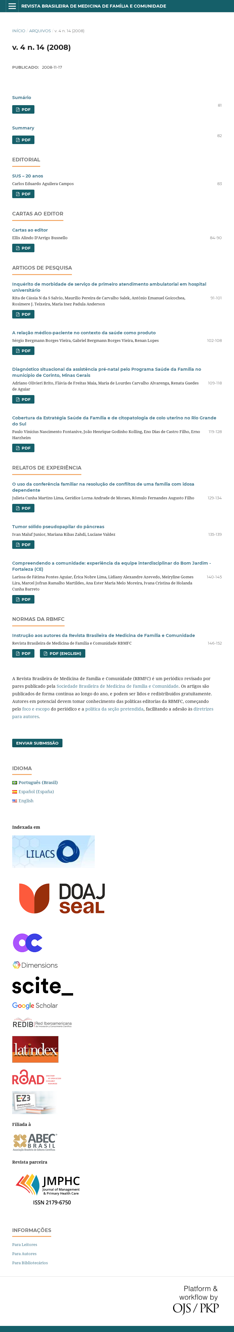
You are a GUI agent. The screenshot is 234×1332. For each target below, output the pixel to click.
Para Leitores (24, 1244)
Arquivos (40, 30)
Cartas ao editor (30, 230)
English (26, 801)
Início (18, 30)
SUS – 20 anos (27, 176)
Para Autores (24, 1253)
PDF (25, 109)
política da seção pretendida (114, 709)
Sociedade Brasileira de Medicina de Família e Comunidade (118, 686)
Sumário (21, 97)
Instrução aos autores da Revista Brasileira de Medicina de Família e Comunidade (103, 635)
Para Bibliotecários (30, 1262)
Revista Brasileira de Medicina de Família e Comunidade (93, 6)
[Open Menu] (12, 6)
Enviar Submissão (37, 743)
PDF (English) (64, 653)
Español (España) (36, 791)
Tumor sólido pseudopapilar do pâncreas (58, 526)
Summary (23, 128)
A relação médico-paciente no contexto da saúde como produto (84, 333)
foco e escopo (36, 709)
